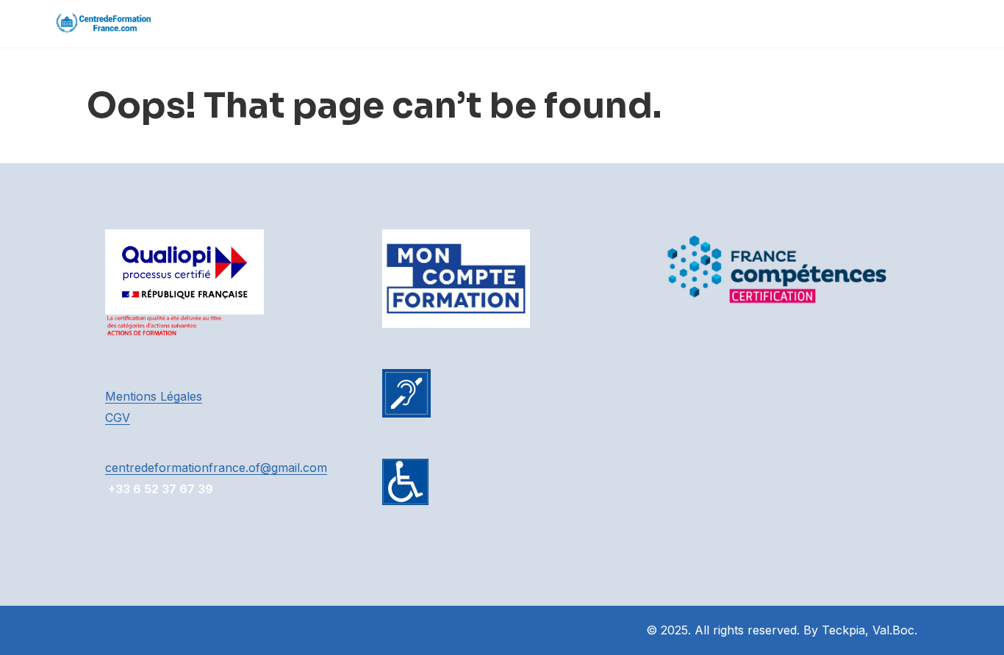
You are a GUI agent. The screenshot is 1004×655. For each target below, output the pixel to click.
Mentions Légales (153, 396)
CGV (117, 417)
